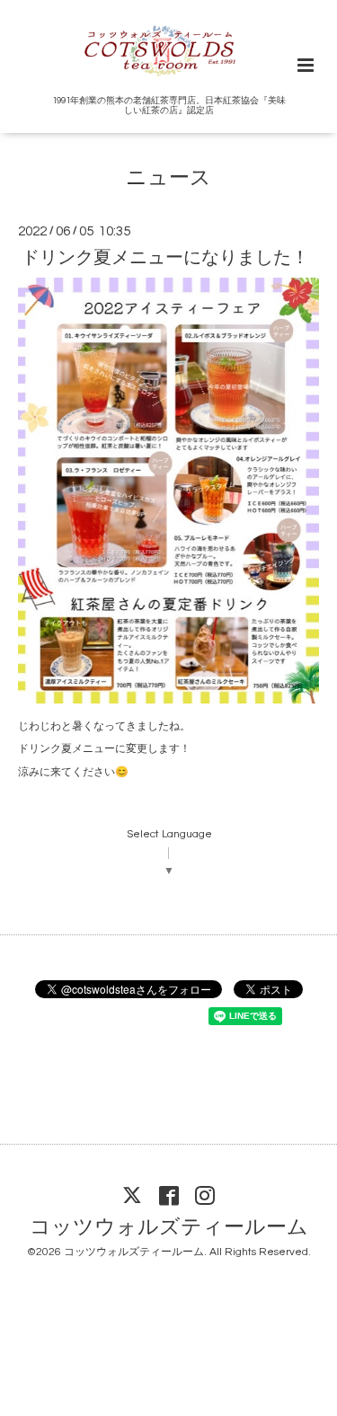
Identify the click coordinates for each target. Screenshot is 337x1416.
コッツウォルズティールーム (169, 1227)
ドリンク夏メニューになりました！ (165, 257)
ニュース (168, 178)
